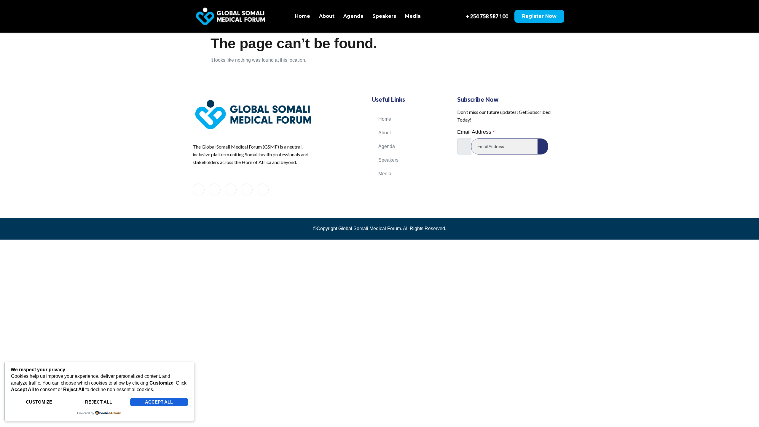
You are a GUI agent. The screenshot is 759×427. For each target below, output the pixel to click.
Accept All (159, 401)
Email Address (476, 132)
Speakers (384, 16)
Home (302, 16)
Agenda (353, 16)
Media (413, 16)
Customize (39, 401)
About (326, 16)
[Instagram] (263, 189)
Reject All (98, 401)
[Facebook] (199, 189)
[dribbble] (247, 189)
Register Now (539, 16)
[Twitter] (215, 189)
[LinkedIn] (231, 189)
